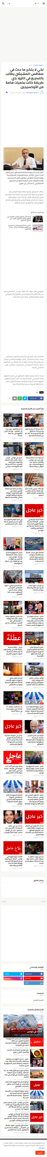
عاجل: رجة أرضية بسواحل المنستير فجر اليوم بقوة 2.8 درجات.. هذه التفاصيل (19, 227)
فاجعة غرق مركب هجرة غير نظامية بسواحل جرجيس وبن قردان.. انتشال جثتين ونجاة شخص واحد (35, 556)
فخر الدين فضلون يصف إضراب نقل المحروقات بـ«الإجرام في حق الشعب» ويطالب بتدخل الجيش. (13, 620)
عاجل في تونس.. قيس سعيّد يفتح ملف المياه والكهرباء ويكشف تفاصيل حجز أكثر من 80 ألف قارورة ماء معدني (13, 462)
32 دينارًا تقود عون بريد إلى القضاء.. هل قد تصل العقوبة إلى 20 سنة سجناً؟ (13, 432)
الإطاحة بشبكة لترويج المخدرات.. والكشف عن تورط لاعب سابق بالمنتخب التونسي (17, 1084)
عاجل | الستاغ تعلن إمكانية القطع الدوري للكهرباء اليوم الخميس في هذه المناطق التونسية (35, 651)
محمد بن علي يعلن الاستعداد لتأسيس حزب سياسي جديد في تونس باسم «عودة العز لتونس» (13, 829)
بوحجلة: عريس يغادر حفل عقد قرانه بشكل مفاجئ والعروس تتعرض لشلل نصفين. (34, 492)
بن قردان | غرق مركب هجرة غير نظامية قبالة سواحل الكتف (35, 587)
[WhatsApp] (19, 398)
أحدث (42, 901)
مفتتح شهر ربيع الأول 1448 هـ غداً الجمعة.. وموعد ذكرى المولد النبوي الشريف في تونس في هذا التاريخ (16, 1073)
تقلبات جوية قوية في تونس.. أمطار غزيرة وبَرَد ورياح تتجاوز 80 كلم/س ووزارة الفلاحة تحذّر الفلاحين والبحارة (13, 861)
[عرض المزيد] (9, 398)
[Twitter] (25, 398)
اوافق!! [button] (40, 1152)
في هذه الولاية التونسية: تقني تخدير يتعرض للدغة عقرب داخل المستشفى (13, 521)
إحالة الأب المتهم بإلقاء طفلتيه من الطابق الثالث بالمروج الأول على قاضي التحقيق (19, 218)
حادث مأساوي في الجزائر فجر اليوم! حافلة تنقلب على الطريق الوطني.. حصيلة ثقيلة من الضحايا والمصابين (34, 830)
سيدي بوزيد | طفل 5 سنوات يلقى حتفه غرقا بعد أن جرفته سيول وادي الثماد (34, 860)
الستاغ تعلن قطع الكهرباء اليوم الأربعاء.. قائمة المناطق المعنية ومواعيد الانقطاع (13, 681)
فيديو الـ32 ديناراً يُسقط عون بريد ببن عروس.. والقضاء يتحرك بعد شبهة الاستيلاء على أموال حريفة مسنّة (35, 462)
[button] (44, 4)
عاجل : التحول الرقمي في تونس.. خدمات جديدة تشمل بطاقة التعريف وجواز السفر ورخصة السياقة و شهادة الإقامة (34, 799)
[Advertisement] (23, 33)
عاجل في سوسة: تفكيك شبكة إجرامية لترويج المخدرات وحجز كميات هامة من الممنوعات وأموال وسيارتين (13, 739)
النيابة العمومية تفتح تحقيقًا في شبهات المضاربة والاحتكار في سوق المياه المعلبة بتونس (14, 799)
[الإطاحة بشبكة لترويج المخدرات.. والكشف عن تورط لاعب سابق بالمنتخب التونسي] (37, 1085)
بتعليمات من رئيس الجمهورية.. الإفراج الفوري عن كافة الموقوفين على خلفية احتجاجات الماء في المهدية (17, 1042)
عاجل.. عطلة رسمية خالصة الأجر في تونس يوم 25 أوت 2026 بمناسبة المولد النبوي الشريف (13, 650)
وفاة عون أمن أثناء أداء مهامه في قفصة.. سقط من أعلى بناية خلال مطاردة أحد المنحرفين (13, 769)
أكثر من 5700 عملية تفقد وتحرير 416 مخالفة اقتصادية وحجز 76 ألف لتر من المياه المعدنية (34, 432)
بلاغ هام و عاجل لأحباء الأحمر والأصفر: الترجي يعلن (18, 1051)
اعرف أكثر (42, 1147)
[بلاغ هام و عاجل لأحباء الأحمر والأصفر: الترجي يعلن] (37, 1053)
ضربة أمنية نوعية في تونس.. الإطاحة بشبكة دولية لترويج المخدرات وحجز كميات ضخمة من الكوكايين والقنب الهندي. (35, 524)
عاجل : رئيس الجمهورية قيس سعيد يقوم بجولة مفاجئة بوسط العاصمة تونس (35, 769)
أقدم (4, 901)
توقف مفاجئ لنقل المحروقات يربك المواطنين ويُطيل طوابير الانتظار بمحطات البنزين (35, 681)
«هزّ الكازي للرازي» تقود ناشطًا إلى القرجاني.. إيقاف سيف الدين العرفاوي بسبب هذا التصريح (13, 589)
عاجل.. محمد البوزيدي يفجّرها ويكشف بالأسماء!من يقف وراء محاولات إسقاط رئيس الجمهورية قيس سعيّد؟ (35, 620)
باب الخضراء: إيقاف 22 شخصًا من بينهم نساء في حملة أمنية (14, 709)
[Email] (14, 398)
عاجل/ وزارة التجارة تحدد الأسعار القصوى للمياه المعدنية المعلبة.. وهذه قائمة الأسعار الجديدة (34, 710)
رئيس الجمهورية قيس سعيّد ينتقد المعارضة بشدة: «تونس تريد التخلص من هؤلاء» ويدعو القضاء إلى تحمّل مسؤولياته (13, 557)
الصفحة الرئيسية (38, 65)
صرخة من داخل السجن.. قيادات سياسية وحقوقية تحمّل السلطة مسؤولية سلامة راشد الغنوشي (35, 739)
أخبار (30, 65)
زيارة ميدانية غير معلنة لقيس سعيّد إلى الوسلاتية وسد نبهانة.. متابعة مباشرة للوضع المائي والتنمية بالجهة (13, 493)
